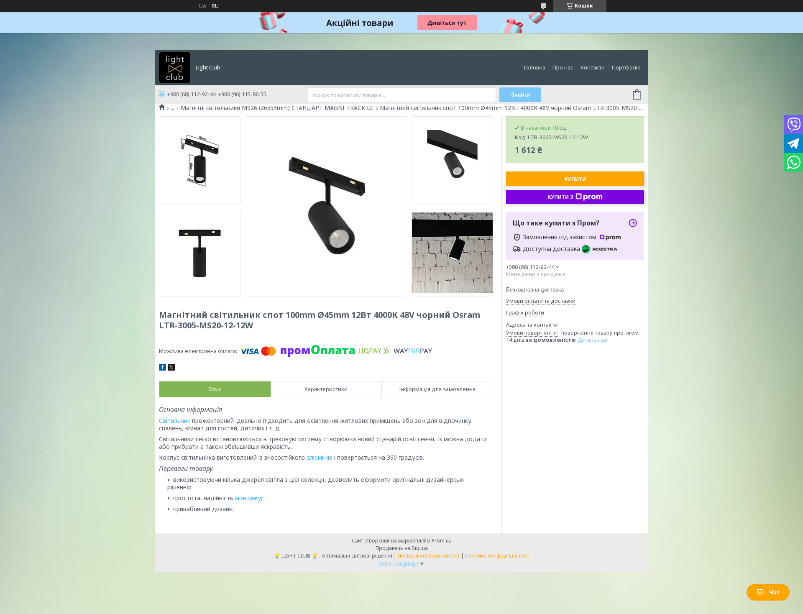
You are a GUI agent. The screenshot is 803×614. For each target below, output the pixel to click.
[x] (171, 368)
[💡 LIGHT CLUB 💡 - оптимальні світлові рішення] (174, 67)
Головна (534, 67)
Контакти (593, 67)
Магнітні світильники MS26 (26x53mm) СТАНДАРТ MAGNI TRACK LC (277, 108)
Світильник (174, 421)
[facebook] (162, 368)
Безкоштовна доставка (535, 290)
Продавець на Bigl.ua (402, 548)
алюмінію (319, 457)
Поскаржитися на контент (429, 555)
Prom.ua (442, 540)
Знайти (520, 95)
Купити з (560, 196)
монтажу (248, 498)
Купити (575, 179)
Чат (774, 592)
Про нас (562, 67)
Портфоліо (626, 67)
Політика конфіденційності (497, 555)
